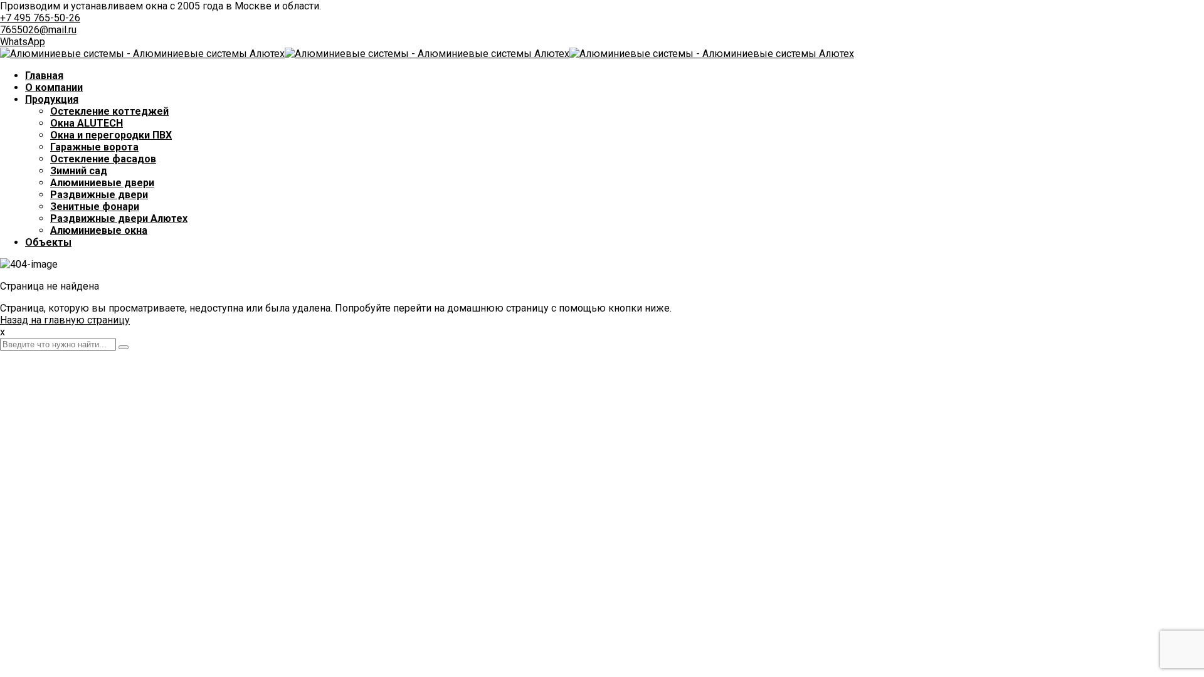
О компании (54, 87)
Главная (44, 75)
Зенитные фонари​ (94, 207)
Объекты (48, 242)
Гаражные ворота (94, 147)
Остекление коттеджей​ (109, 111)
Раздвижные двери (99, 195)
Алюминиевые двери (102, 183)
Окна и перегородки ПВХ (111, 135)
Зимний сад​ (78, 171)
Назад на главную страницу (65, 320)
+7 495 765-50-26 (40, 18)
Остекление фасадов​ (103, 159)
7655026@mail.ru (38, 30)
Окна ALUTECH (86, 123)
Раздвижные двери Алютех (118, 218)
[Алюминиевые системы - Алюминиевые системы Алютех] (142, 54)
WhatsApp (22, 42)
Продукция (51, 99)
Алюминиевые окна (98, 230)
